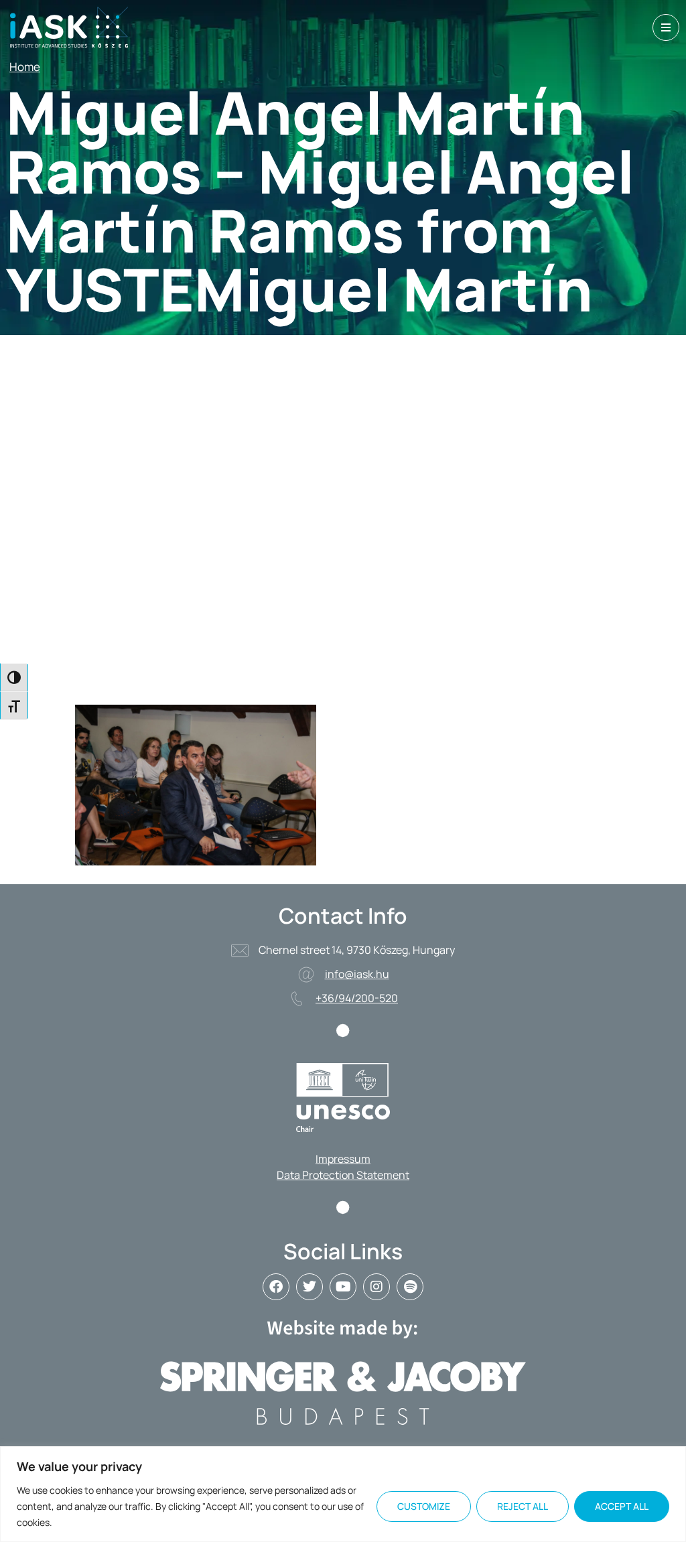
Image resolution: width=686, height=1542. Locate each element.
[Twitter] (309, 1286)
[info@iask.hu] (306, 974)
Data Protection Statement (343, 1175)
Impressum (343, 1158)
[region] (343, 1494)
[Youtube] (343, 1286)
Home (24, 66)
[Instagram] (376, 1286)
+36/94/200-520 (357, 998)
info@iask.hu (357, 974)
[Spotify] (410, 1286)
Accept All (621, 1506)
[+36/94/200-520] (296, 998)
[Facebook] (276, 1286)
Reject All (522, 1506)
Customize (423, 1506)
